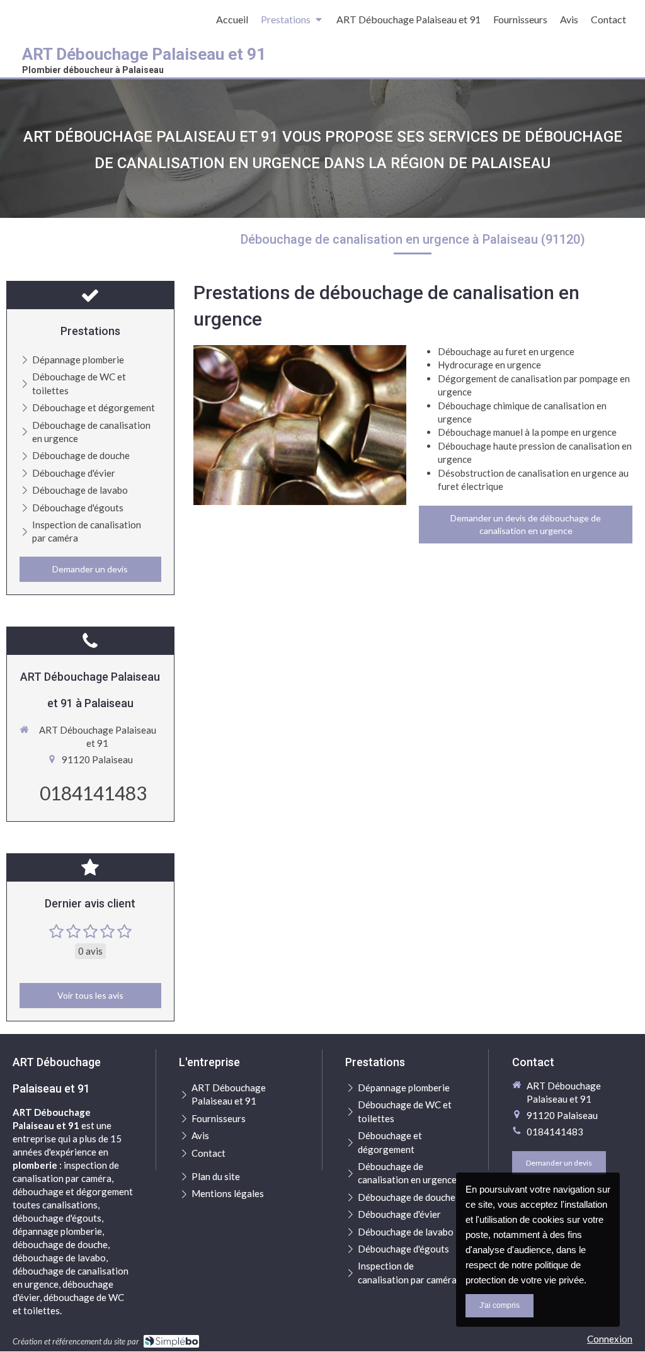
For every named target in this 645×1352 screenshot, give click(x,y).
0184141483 (93, 792)
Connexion (609, 1338)
